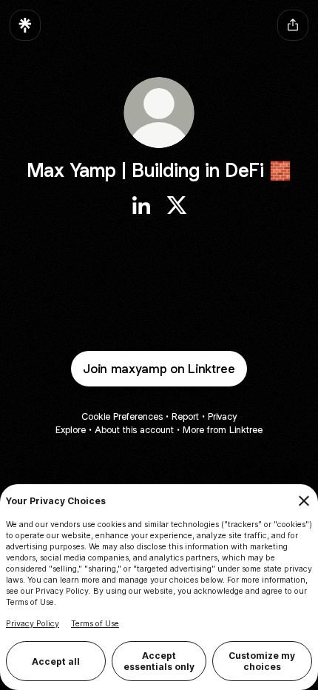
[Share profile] (293, 25)
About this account (134, 429)
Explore (70, 429)
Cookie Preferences (122, 416)
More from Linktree (223, 429)
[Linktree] (25, 25)
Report (185, 416)
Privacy (222, 416)
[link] (141, 205)
